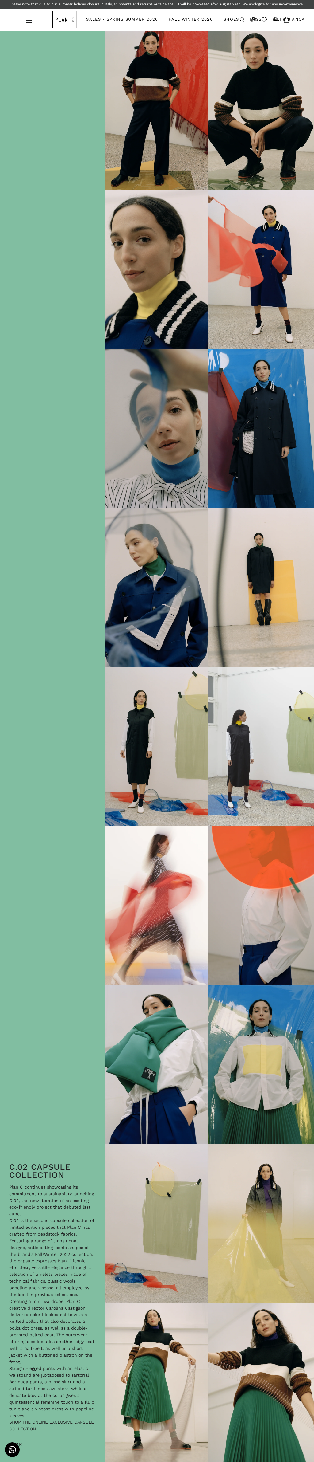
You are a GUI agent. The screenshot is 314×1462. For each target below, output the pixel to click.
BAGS (256, 19)
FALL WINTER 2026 (191, 19)
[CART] (286, 19)
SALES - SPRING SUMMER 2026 (122, 19)
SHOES (231, 19)
